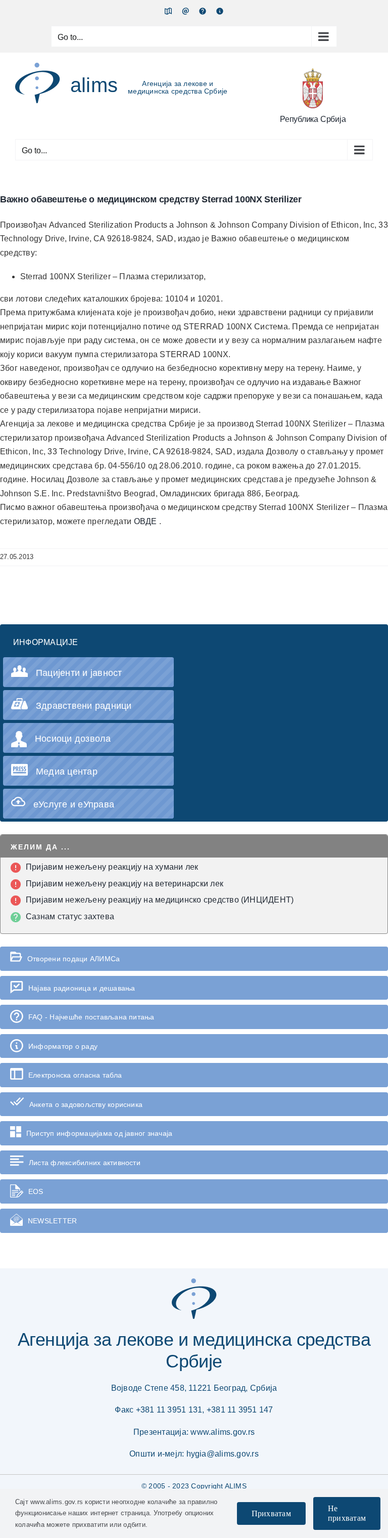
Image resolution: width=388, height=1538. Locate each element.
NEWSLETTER (52, 1221)
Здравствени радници (84, 706)
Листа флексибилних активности (84, 1163)
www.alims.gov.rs (222, 1432)
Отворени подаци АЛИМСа (73, 959)
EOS (35, 1191)
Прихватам (271, 1513)
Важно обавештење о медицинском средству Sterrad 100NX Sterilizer (151, 199)
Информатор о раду (63, 1046)
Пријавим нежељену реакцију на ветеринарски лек (124, 883)
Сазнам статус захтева (70, 916)
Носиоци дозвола (73, 739)
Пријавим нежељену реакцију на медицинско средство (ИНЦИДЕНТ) (160, 899)
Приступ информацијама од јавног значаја (99, 1133)
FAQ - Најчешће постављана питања (91, 1017)
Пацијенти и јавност (79, 673)
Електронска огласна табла (75, 1075)
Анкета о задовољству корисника (85, 1104)
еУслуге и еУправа (73, 804)
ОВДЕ (146, 521)
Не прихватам (347, 1513)
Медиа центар (67, 771)
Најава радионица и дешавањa (81, 988)
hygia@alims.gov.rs (222, 1453)
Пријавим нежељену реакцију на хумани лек (112, 867)
